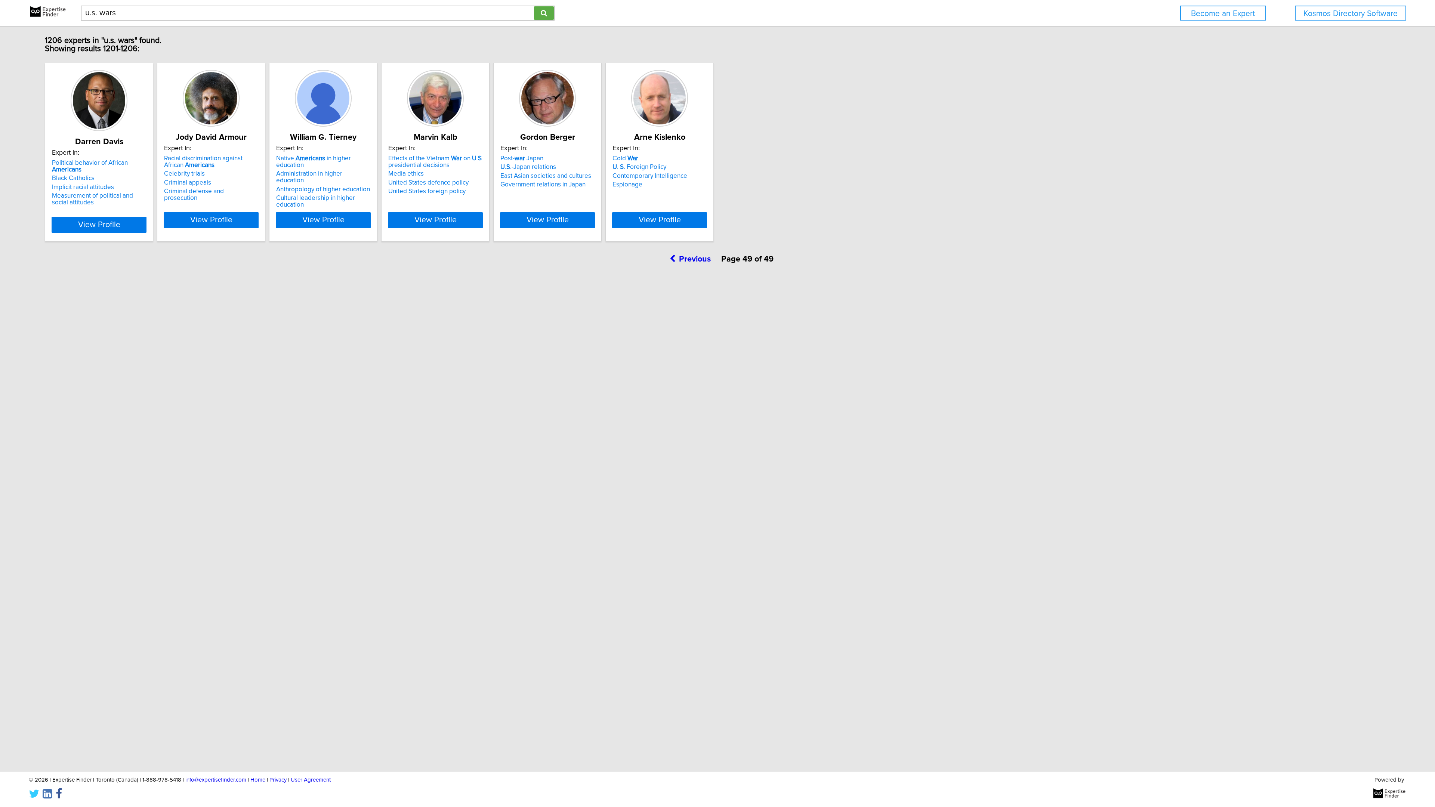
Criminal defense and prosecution (194, 194)
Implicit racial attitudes (83, 187)
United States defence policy (428, 182)
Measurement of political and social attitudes (92, 199)
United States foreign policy (427, 191)
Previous (695, 259)
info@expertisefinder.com (215, 780)
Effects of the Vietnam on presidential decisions (435, 161)
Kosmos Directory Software (1350, 14)
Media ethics (406, 173)
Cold (625, 158)
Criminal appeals (187, 182)
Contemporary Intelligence (649, 176)
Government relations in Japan (543, 184)
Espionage (627, 184)
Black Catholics (73, 178)
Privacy (278, 780)
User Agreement (311, 780)
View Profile (99, 225)
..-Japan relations (528, 167)
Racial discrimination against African (203, 161)
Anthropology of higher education (323, 189)
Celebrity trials (184, 173)
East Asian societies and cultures (545, 176)
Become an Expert (1223, 14)
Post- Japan (521, 158)
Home (257, 780)
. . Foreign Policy (639, 167)
